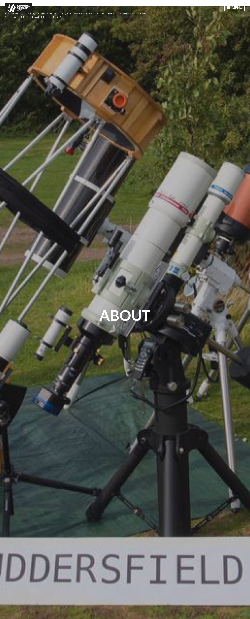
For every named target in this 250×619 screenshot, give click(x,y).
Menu (236, 7)
